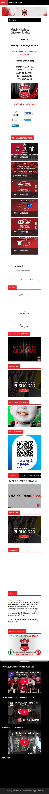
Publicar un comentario (22, 271)
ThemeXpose (16, 791)
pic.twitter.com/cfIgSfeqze (17, 615)
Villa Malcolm (24, 313)
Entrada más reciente (15, 280)
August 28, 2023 (13, 622)
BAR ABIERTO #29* (15, 2)
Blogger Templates (38, 791)
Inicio (26, 280)
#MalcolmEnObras (14, 600)
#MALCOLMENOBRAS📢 (23, 481)
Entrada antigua (35, 280)
